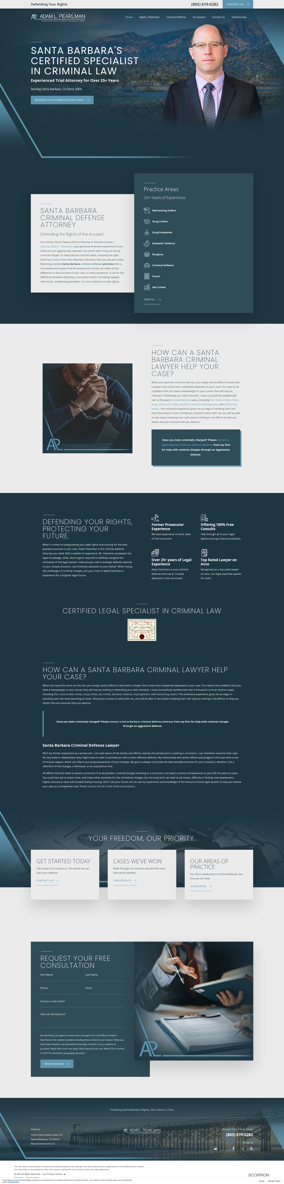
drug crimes (158, 404)
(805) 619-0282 (204, 4)
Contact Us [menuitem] (218, 17)
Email (88, 988)
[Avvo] (224, 1148)
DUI (212, 400)
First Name (46, 974)
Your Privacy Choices (52, 1174)
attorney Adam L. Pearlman (56, 246)
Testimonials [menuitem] (239, 17)
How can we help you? (53, 1014)
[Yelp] (251, 1148)
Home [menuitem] (129, 17)
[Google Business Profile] (215, 1148)
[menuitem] (18, 1178)
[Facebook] (233, 1148)
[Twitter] (242, 1148)
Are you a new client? (52, 1001)
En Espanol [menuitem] (199, 17)
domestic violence (190, 404)
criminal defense (180, 400)
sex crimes (173, 404)
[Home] (58, 17)
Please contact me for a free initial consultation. (107, 786)
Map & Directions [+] (42, 1143)
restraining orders (166, 694)
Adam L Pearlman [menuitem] (149, 17)
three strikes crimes (226, 400)
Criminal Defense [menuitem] (176, 17)
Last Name (91, 974)
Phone (44, 988)
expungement (210, 404)
